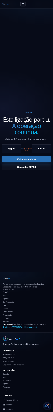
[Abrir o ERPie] (47, 406)
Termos (6, 322)
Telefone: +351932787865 (14, 327)
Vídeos (5, 308)
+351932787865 (9, 355)
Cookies (6, 318)
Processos (7, 380)
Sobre (5, 390)
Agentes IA (7, 299)
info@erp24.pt (31, 327)
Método (6, 295)
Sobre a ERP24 (8, 312)
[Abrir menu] (23, 4)
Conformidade (8, 302)
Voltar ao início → (26, 159)
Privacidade (7, 315)
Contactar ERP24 (26, 167)
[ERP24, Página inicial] (12, 338)
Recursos (6, 387)
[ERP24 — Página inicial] (10, 4)
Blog (4, 305)
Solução (6, 292)
